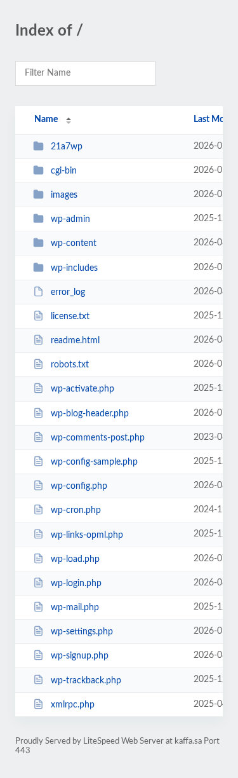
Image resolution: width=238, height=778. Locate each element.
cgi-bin (64, 171)
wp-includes (74, 268)
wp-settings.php (82, 631)
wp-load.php (75, 559)
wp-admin (70, 219)
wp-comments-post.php (98, 437)
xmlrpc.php (73, 704)
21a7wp (67, 146)
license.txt (70, 316)
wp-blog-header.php (90, 413)
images (64, 195)
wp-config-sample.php (94, 462)
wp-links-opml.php (87, 534)
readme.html (75, 340)
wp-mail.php (75, 607)
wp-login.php (76, 583)
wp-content (73, 243)
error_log (68, 292)
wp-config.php (79, 486)
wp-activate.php (82, 389)
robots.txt (70, 364)
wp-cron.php (76, 510)
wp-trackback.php (86, 680)
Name (46, 119)
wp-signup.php (80, 656)
